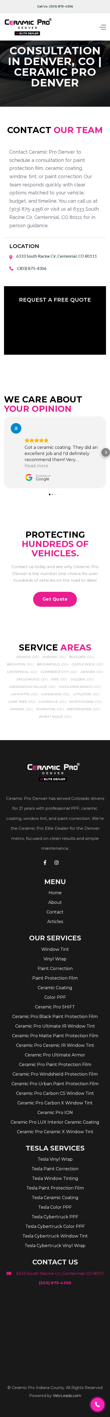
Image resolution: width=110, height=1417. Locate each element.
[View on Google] (16, 428)
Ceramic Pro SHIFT (55, 1006)
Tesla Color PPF (55, 1207)
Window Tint (55, 949)
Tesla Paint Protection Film (55, 1188)
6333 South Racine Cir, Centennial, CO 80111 (60, 1273)
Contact (55, 912)
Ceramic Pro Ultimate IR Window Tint (55, 1026)
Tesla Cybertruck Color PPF (55, 1226)
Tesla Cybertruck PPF (55, 1216)
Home (55, 892)
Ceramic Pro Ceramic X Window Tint (55, 1131)
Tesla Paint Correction (55, 1168)
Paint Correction (55, 968)
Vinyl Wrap (55, 958)
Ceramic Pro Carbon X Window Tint (55, 1102)
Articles (55, 921)
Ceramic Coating (55, 987)
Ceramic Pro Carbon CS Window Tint (55, 1093)
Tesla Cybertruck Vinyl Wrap (55, 1245)
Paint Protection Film (55, 978)
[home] (29, 27)
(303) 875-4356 (31, 268)
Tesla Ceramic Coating (55, 1197)
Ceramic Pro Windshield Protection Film (55, 1074)
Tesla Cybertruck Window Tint (55, 1236)
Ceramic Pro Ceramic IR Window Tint (55, 1045)
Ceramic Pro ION (55, 1112)
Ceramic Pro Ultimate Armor (55, 1054)
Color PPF (55, 997)
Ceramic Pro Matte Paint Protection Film (55, 1035)
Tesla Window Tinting (55, 1178)
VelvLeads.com (67, 1395)
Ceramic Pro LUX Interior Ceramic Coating (55, 1122)
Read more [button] (36, 465)
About (55, 902)
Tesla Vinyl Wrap (55, 1159)
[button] (93, 27)
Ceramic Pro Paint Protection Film (55, 1064)
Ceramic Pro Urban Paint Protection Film (55, 1083)
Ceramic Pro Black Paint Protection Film (55, 1016)
